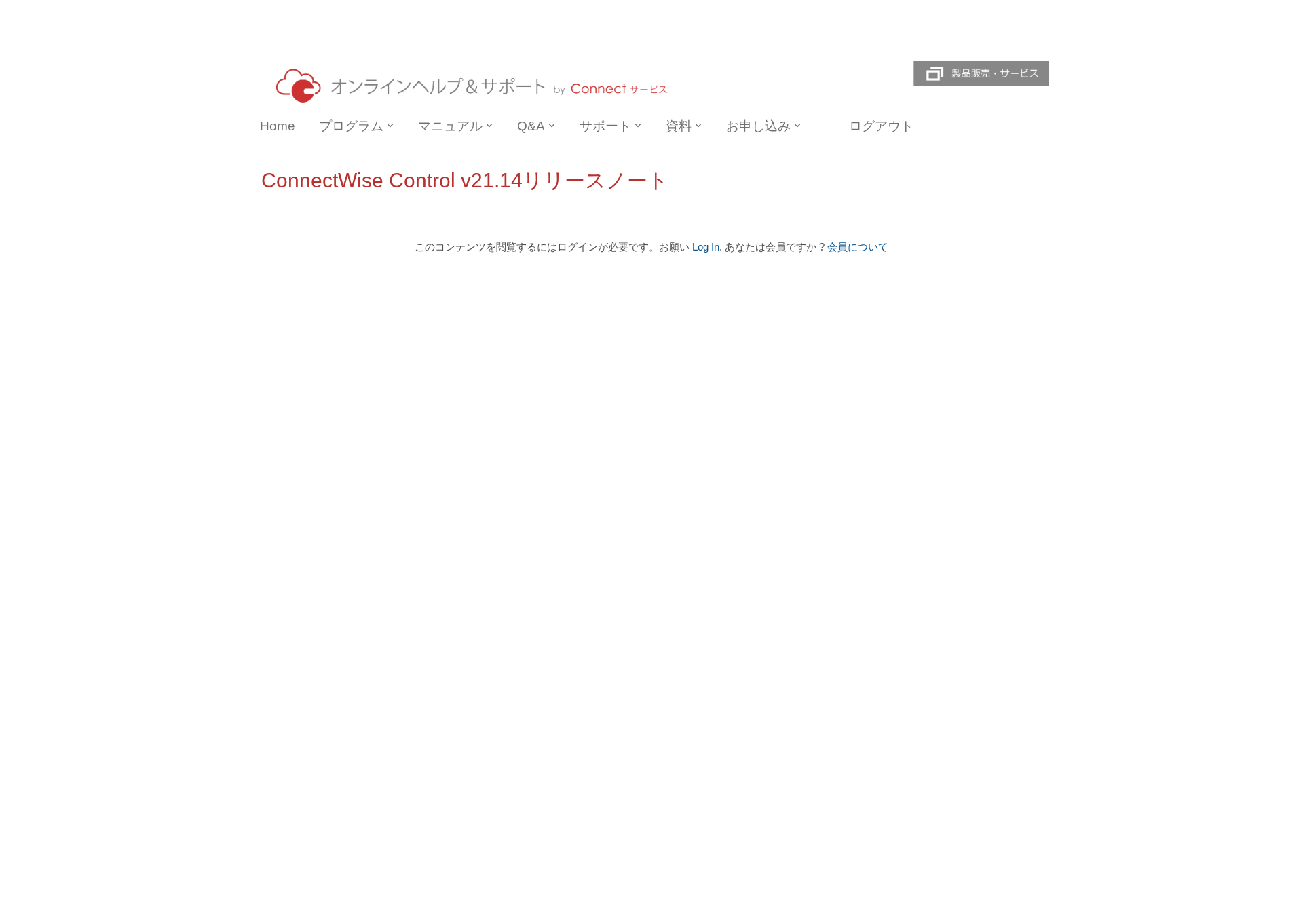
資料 (679, 126)
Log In (705, 247)
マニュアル (450, 126)
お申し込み (758, 126)
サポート (605, 126)
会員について (857, 247)
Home (277, 126)
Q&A (531, 126)
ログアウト (881, 126)
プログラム (351, 126)
